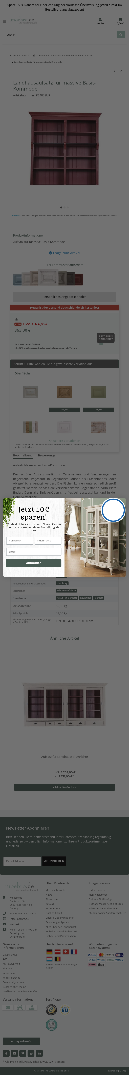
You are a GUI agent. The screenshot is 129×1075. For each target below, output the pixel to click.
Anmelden (33, 563)
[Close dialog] (113, 510)
